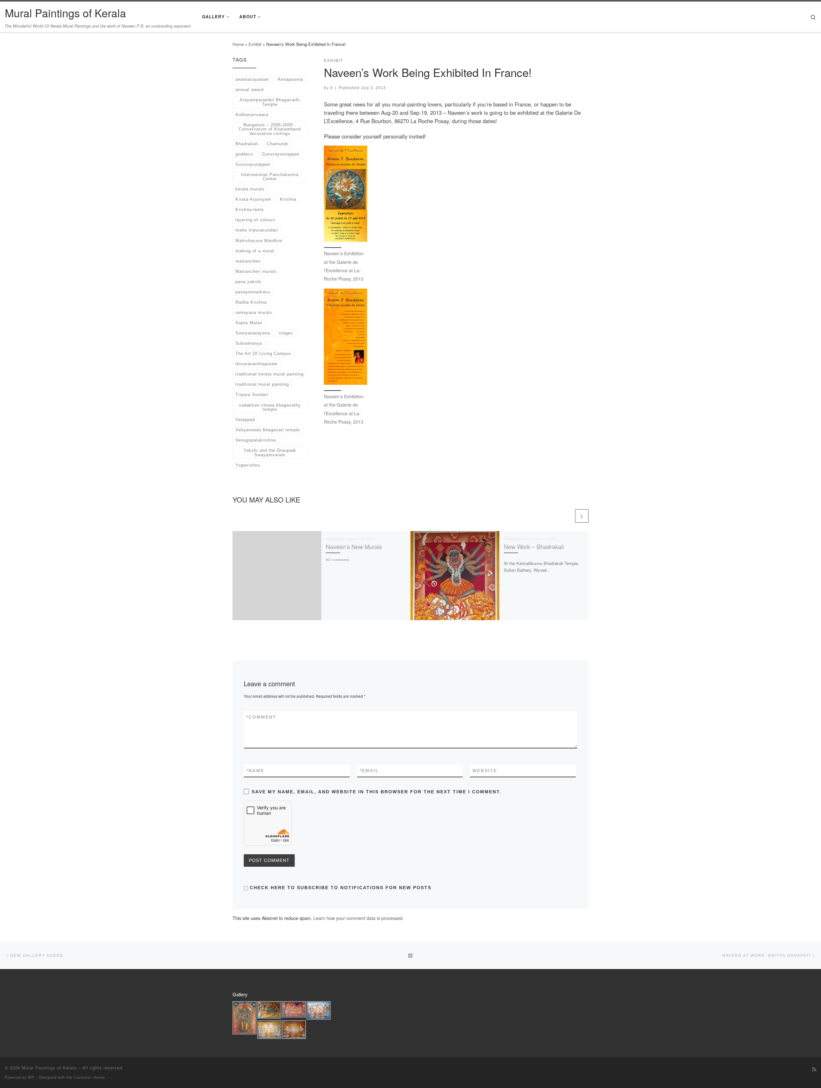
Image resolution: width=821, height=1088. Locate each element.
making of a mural (254, 251)
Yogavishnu (247, 465)
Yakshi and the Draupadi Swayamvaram (269, 452)
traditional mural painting (262, 384)
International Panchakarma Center (270, 176)
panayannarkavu (252, 292)
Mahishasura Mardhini (259, 240)
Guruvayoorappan (281, 154)
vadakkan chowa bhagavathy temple (270, 407)
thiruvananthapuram (256, 363)
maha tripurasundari (256, 230)
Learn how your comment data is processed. (358, 918)
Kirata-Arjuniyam (253, 199)
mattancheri (248, 261)
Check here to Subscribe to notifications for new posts (339, 887)
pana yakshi (248, 281)
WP (31, 1077)
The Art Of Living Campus (263, 353)
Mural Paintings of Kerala (49, 1068)
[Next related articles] (581, 516)
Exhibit (255, 44)
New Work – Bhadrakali (534, 546)
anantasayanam (252, 79)
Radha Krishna (251, 302)
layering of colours (255, 219)
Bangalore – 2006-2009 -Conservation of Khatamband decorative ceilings (270, 129)
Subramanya (248, 343)
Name (255, 770)
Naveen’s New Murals (354, 546)
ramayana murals (253, 312)
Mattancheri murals (256, 271)
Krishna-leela (249, 209)
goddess (244, 154)
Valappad (245, 419)
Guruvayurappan (252, 164)
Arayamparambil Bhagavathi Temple (270, 101)
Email (369, 770)
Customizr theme (89, 1077)
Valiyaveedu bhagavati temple (267, 429)
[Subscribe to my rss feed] (814, 1069)
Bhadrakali (246, 143)
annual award (249, 89)
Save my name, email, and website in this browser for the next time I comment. (376, 791)
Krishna (288, 199)
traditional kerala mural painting (269, 374)
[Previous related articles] (567, 516)
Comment (261, 717)
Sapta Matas (249, 322)
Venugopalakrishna (255, 440)
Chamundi (277, 143)
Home (238, 44)
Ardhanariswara (251, 114)
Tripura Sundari (251, 394)
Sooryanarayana (252, 333)
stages (286, 333)
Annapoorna (290, 79)
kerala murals (250, 189)
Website (484, 770)
